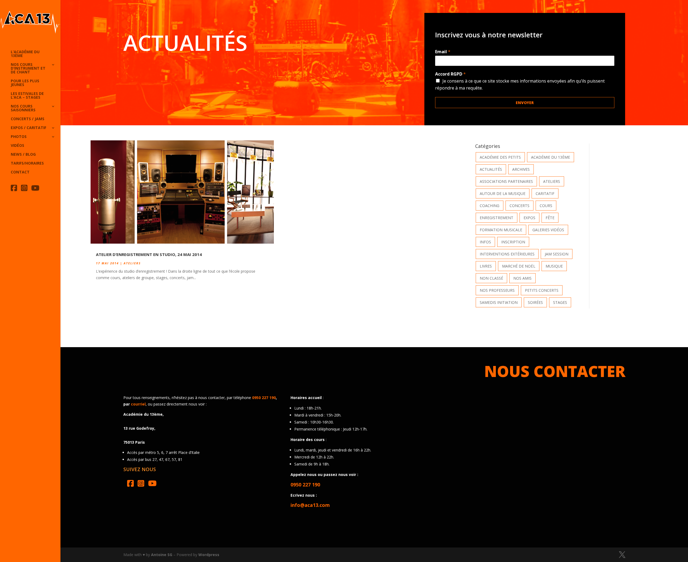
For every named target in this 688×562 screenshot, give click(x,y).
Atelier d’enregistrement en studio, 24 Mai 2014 (149, 254)
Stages (560, 302)
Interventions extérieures (507, 254)
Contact (20, 172)
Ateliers (132, 263)
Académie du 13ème (550, 157)
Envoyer (525, 102)
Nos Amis (522, 278)
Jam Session (556, 254)
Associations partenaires (506, 181)
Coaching (489, 205)
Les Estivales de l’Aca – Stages (27, 96)
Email (442, 52)
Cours (546, 205)
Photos (19, 137)
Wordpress (208, 554)
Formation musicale (501, 229)
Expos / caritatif (28, 128)
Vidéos (17, 146)
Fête (550, 217)
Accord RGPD (450, 74)
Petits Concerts (541, 290)
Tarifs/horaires (27, 163)
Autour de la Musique (502, 193)
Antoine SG (161, 554)
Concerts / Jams (27, 119)
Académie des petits (500, 157)
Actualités (491, 169)
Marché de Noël (518, 266)
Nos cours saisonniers (23, 108)
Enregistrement (496, 217)
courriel (138, 404)
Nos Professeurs (497, 290)
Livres (486, 266)
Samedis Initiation (499, 302)
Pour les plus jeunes (25, 83)
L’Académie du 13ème (25, 54)
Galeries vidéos (548, 229)
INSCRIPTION (513, 241)
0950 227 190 (264, 397)
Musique (554, 266)
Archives (521, 169)
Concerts (519, 205)
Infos (485, 241)
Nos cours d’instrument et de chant (28, 68)
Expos (529, 217)
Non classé (491, 278)
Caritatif (545, 193)
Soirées (535, 302)
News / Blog (23, 154)
